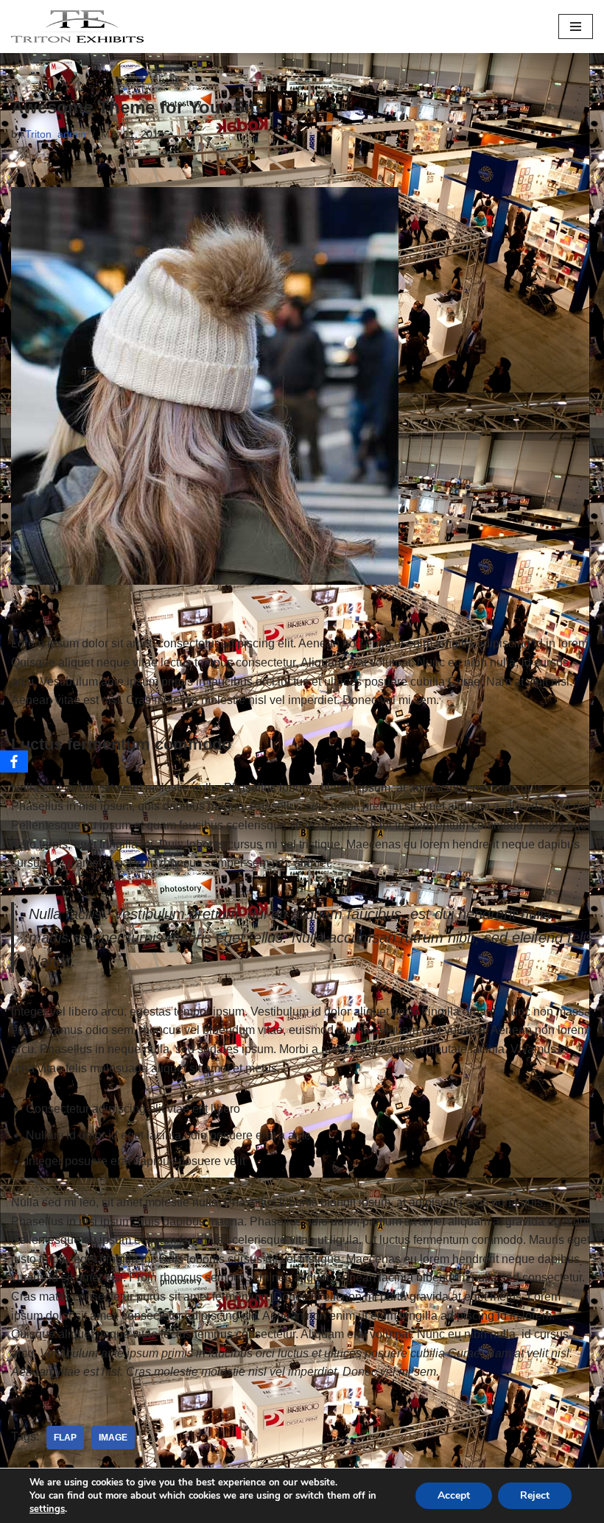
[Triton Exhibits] (77, 26)
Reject (534, 1495)
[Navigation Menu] (575, 26)
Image (113, 1437)
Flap (65, 1437)
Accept (454, 1495)
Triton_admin (55, 134)
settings (47, 1509)
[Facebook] (14, 761)
